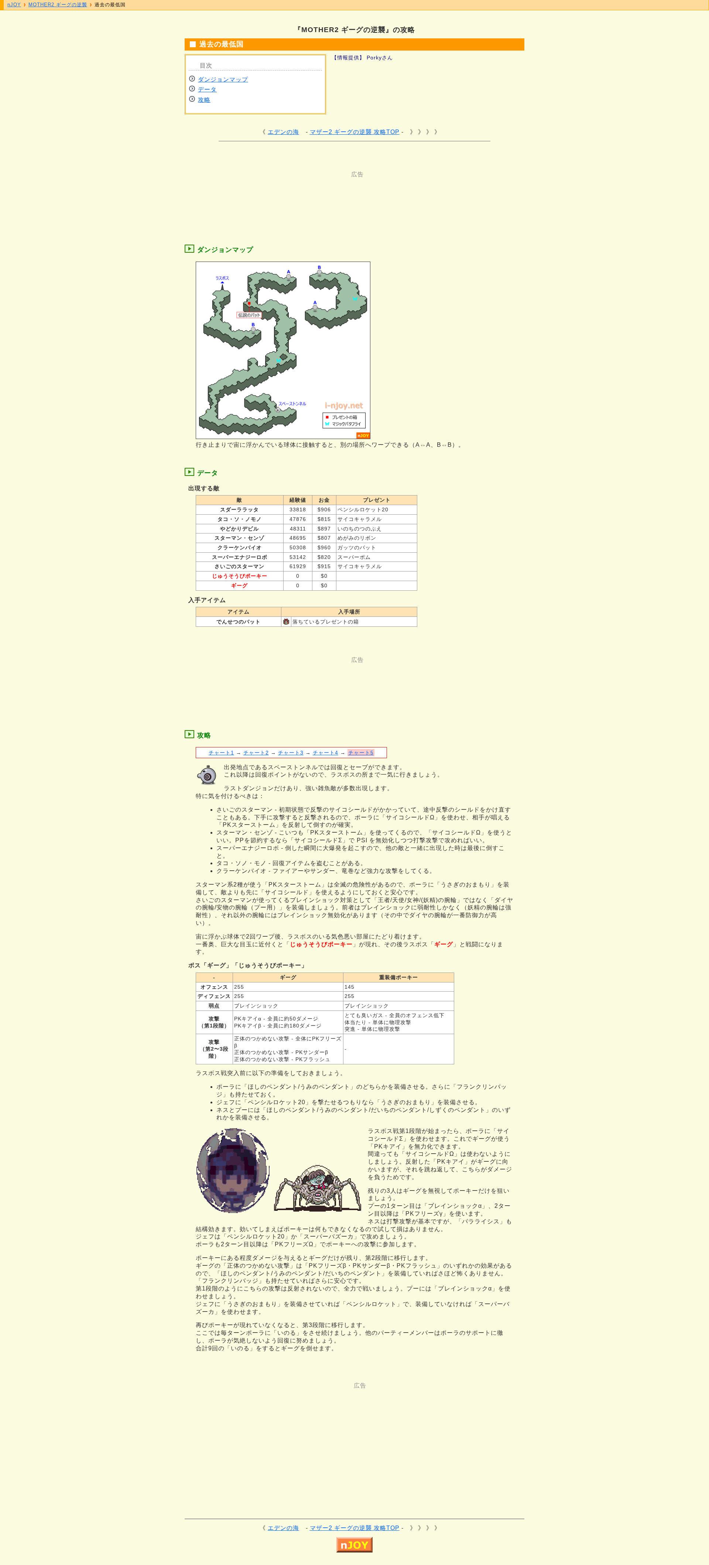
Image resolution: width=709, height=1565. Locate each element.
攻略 (204, 100)
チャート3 (291, 753)
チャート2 (256, 753)
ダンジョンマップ (223, 79)
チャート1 (221, 753)
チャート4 (325, 753)
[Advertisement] (325, 195)
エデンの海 (283, 132)
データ (207, 89)
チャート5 (361, 753)
